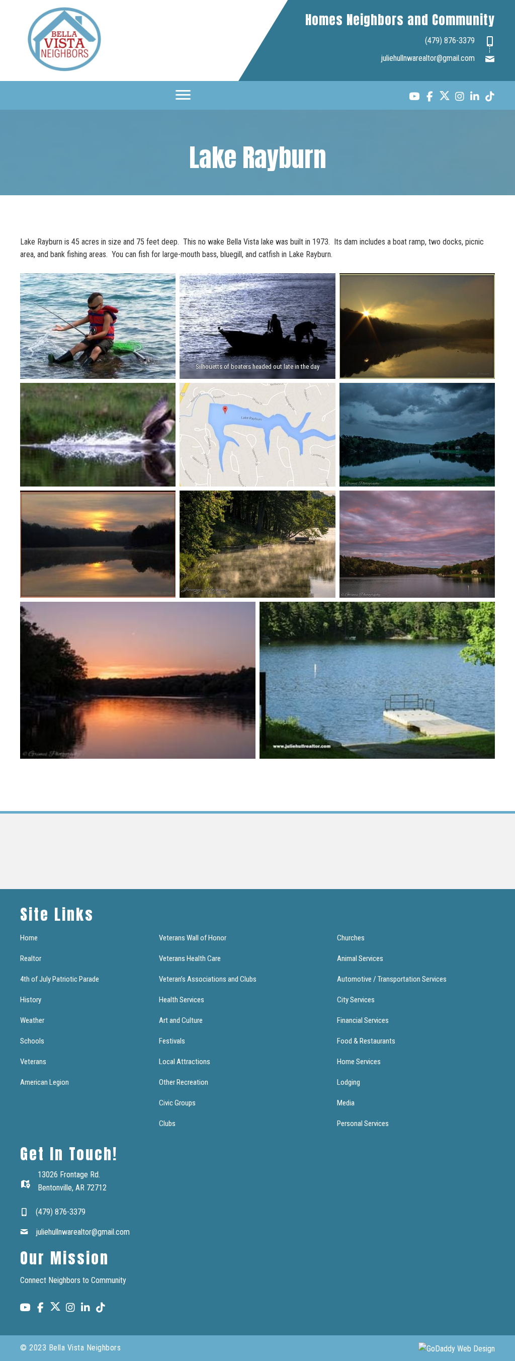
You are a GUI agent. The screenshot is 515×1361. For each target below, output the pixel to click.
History (30, 999)
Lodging (348, 1082)
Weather (32, 1020)
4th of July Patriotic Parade (59, 979)
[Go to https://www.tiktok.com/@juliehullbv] (490, 97)
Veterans (33, 1061)
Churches (351, 937)
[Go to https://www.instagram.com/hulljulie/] (460, 97)
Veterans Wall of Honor (192, 937)
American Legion (44, 1082)
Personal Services (363, 1123)
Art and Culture (181, 1020)
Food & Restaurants (366, 1041)
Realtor (30, 958)
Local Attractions (184, 1061)
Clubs (167, 1123)
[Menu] (183, 95)
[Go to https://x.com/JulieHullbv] (445, 95)
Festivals (172, 1041)
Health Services (181, 999)
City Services (356, 999)
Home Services (359, 1061)
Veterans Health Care (190, 958)
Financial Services (363, 1020)
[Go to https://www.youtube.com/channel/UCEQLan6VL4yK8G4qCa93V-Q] (414, 98)
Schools (32, 1041)
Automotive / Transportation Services (392, 979)
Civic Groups (177, 1102)
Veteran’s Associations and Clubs (207, 979)
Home (29, 937)
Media (346, 1102)
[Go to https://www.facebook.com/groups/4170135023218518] (429, 97)
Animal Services (360, 958)
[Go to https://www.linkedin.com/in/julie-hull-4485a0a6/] (475, 97)
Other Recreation (183, 1082)
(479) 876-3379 (450, 40)
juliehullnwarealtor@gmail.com (428, 58)
